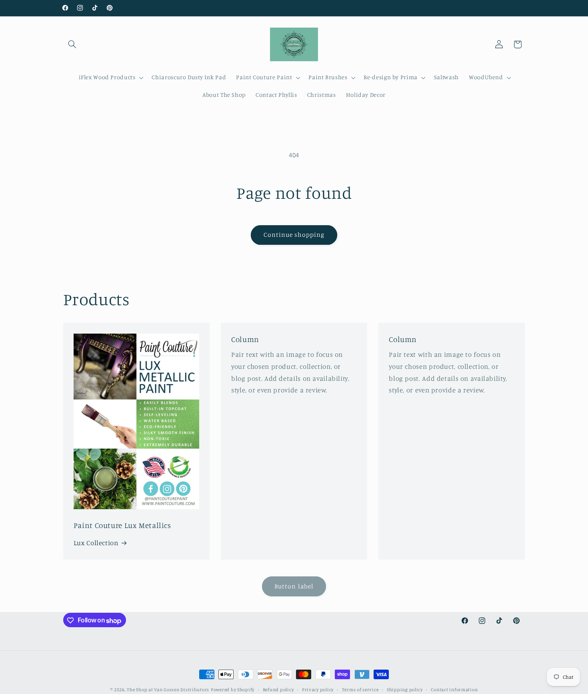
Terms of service (360, 689)
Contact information (454, 689)
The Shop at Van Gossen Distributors (168, 689)
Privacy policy (318, 689)
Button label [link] (294, 586)
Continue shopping (294, 234)
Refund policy (278, 689)
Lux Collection (96, 543)
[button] (72, 44)
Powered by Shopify (232, 689)
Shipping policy (405, 689)
